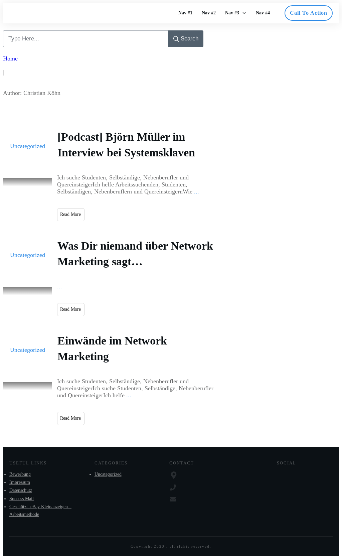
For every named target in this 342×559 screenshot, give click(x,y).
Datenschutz (20, 490)
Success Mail (21, 498)
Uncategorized (27, 146)
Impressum (19, 482)
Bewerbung (20, 474)
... (196, 191)
